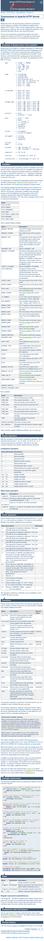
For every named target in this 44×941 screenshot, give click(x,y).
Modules (8, 937)
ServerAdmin (26, 331)
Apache (3, 12)
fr (42, 929)
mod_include (13, 595)
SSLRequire (5, 38)
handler (32, 350)
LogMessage (24, 56)
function (11, 191)
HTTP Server (11, 12)
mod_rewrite (28, 182)
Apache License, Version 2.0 (20, 933)
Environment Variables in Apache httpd (27, 184)
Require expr (34, 38)
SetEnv (13, 182)
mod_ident (37, 320)
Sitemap (32, 937)
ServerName (26, 322)
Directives (15, 937)
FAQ (20, 937)
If (40, 711)
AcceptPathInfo (27, 290)
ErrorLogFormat (25, 373)
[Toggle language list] (2, 19)
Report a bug (39, 937)
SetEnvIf (20, 182)
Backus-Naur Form (7, 48)
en (39, 929)
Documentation (20, 12)
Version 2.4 (30, 12)
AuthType (32, 341)
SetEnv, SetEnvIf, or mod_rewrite (30, 744)
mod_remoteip (37, 381)
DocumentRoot (27, 337)
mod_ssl (38, 430)
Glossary (26, 937)
